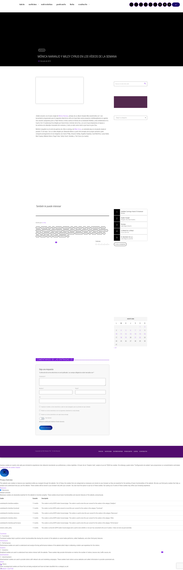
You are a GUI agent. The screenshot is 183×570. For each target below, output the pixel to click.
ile (84, 227)
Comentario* (42, 376)
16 (144, 334)
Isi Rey (44, 222)
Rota (94, 233)
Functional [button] (3, 534)
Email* (77, 388)
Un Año (43, 236)
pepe (52, 233)
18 (121, 337)
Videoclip (62, 236)
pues (85, 233)
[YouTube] (131, 4)
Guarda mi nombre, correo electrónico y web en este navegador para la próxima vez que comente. (66, 407)
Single (99, 233)
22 (140, 337)
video (55, 236)
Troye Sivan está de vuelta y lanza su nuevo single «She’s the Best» (133, 286)
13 (130, 334)
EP (53, 227)
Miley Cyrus (46, 230)
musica (78, 230)
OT (37, 233)
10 (116, 334)
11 (121, 334)
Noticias (41, 50)
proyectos (79, 233)
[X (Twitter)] (136, 4)
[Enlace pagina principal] (7, 4)
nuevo (95, 230)
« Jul (115, 348)
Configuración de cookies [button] (7, 467)
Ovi (41, 233)
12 (125, 334)
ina (88, 227)
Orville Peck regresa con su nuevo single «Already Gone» (132, 296)
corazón (44, 227)
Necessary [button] (3, 488)
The (38, 236)
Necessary (5, 490)
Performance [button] (4, 541)
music (72, 230)
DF (49, 227)
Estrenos (66, 227)
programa (63, 233)
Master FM (119, 138)
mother (66, 230)
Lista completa (120, 244)
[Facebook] (155, 4)
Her (80, 227)
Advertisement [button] (4, 555)
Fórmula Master (122, 142)
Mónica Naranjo (56, 230)
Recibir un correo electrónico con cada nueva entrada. (55, 414)
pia (57, 233)
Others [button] (2, 562)
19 (125, 337)
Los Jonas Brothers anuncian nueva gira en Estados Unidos (133, 257)
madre (38, 230)
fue (76, 227)
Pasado (47, 233)
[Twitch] (141, 4)
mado (103, 227)
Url (40, 397)
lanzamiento (95, 227)
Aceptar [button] (18, 467)
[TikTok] (146, 4)
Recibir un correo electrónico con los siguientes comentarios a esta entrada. (60, 410)
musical (85, 230)
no (90, 230)
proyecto (71, 233)
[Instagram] (150, 4)
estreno (58, 227)
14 (135, 334)
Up (48, 236)
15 (140, 334)
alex (38, 227)
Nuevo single (103, 230)
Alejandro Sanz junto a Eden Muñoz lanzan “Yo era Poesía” (133, 306)
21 (135, 337)
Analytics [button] (2, 548)
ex (71, 227)
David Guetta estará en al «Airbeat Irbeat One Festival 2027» (133, 267)
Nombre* (41, 388)
